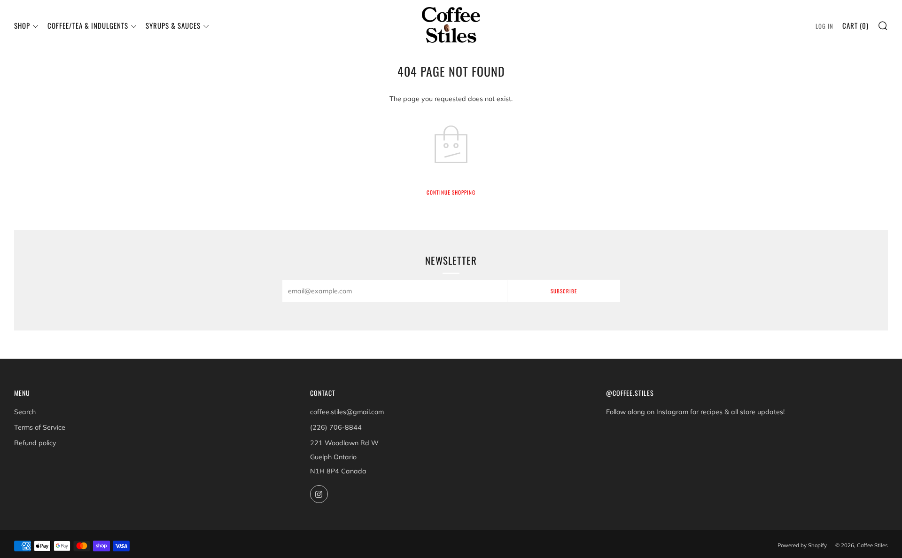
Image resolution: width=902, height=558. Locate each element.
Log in (824, 26)
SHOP (22, 25)
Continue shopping (451, 192)
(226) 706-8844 (336, 427)
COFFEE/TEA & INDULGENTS (87, 25)
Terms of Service (39, 427)
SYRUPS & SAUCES (173, 25)
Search (25, 412)
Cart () (855, 25)
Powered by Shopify (802, 545)
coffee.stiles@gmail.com (347, 412)
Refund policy (35, 443)
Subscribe (564, 291)
